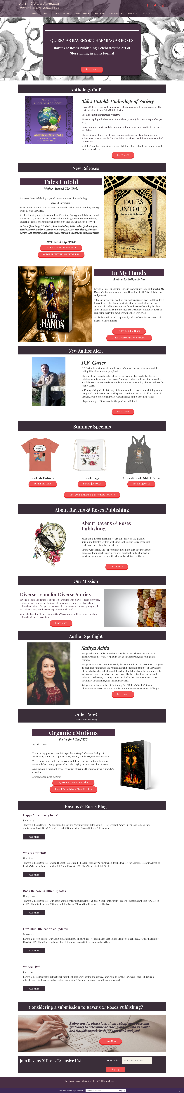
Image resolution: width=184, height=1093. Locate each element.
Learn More (92, 69)
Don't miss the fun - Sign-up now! (71, 1090)
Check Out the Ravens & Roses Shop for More (92, 494)
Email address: (114, 1060)
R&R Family (114, 13)
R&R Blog (133, 13)
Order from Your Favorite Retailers (129, 337)
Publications (62, 13)
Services (99, 13)
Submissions (80, 13)
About (46, 13)
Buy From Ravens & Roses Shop (73, 782)
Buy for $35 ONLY (141, 483)
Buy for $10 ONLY (42, 483)
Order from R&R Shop (129, 330)
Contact (147, 13)
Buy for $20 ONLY (92, 483)
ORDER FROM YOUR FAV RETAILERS (61, 254)
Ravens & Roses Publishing (39, 3)
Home (35, 13)
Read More (34, 836)
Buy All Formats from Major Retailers (73, 789)
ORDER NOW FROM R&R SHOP (61, 247)
